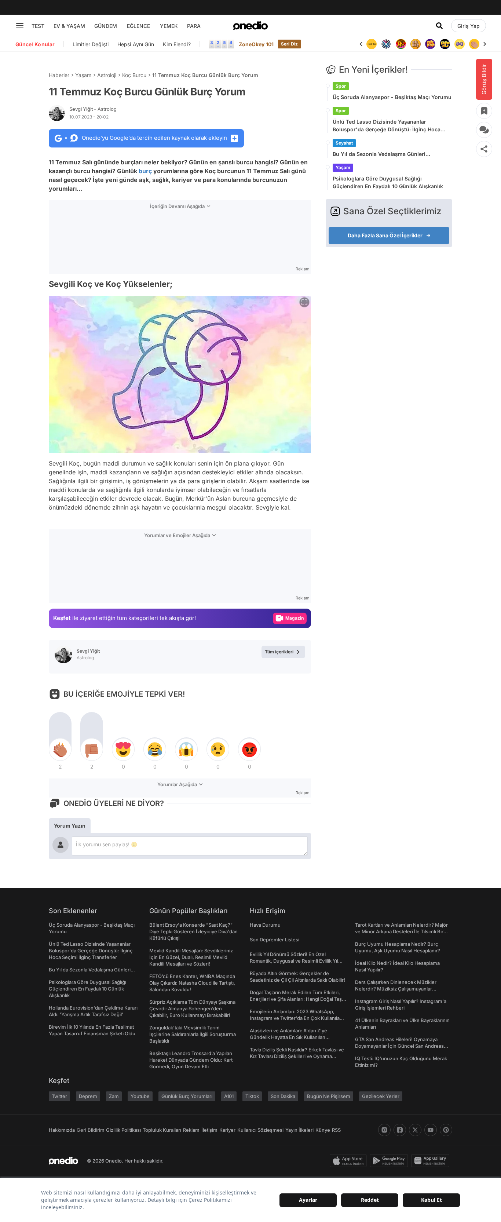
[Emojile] (445, 44)
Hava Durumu (265, 925)
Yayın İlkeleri (299, 1130)
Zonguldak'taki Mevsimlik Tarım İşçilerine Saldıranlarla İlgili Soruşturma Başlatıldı (192, 1034)
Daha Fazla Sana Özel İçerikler (385, 235)
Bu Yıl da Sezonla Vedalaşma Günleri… (381, 154)
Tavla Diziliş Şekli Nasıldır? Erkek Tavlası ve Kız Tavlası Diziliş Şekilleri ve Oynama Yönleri (297, 1056)
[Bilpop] (430, 44)
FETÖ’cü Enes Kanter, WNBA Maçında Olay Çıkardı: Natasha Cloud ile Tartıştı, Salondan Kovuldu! (192, 982)
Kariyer (227, 1130)
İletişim (209, 1130)
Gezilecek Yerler (380, 1096)
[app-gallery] (431, 1160)
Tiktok (252, 1096)
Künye (322, 1130)
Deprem (88, 1096)
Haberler (59, 75)
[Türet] (401, 44)
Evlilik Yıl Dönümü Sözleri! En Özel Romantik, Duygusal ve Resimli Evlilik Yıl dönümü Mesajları (294, 960)
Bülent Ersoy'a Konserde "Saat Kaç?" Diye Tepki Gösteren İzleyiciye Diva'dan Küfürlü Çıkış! (193, 931)
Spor (341, 86)
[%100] (371, 44)
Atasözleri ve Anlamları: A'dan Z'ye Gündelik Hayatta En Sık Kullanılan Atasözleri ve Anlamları (288, 1037)
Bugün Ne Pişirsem (328, 1096)
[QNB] (386, 44)
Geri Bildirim (90, 1130)
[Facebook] (400, 1130)
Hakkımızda (62, 1130)
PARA (194, 26)
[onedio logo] (250, 26)
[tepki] (60, 749)
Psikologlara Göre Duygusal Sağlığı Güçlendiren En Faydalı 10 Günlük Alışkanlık (388, 182)
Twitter (59, 1096)
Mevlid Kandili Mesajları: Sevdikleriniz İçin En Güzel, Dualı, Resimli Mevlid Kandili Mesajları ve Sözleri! (191, 957)
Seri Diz (289, 44)
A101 (229, 1096)
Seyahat (344, 143)
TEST (38, 26)
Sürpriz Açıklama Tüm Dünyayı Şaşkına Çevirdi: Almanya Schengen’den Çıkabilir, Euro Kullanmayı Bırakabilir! (192, 1008)
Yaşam (83, 75)
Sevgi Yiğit (93, 109)
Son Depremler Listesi (274, 939)
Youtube (140, 1096)
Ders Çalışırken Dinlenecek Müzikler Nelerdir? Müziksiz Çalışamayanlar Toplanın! (395, 988)
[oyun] (459, 44)
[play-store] (390, 1160)
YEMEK (169, 26)
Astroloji (106, 75)
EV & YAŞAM (69, 26)
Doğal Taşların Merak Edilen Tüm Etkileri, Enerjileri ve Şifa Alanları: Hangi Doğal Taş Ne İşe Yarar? (296, 998)
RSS (336, 1130)
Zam (114, 1096)
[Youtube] (430, 1130)
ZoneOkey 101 (256, 44)
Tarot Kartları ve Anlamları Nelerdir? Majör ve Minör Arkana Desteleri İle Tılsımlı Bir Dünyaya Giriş (401, 931)
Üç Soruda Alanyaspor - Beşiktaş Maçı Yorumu (392, 97)
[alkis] (474, 44)
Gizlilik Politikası (123, 1130)
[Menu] (19, 25)
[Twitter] (415, 1130)
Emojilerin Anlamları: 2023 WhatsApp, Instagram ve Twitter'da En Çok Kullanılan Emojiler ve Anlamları (296, 1018)
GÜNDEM (105, 26)
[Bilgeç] (415, 44)
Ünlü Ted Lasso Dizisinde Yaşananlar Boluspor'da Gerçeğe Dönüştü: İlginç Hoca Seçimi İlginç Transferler (386, 125)
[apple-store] (350, 1160)
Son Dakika (283, 1096)
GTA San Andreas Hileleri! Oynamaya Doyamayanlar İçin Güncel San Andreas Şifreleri (399, 1045)
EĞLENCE (138, 26)
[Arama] (439, 26)
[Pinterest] (446, 1130)
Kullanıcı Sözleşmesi (260, 1130)
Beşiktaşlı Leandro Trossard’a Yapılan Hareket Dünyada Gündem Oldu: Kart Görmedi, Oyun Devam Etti (191, 1059)
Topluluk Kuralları (162, 1130)
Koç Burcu (134, 75)
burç (145, 171)
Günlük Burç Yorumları (186, 1096)
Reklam (191, 1130)
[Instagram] (384, 1130)
